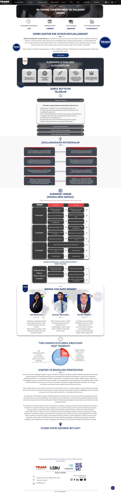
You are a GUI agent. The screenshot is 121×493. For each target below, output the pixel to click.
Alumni (63, 2)
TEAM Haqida (54, 2)
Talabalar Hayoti (42, 2)
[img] (115, 2)
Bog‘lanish (96, 2)
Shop (78, 2)
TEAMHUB (86, 2)
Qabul (30, 2)
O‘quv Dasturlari (18, 2)
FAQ (71, 2)
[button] (56, 209)
